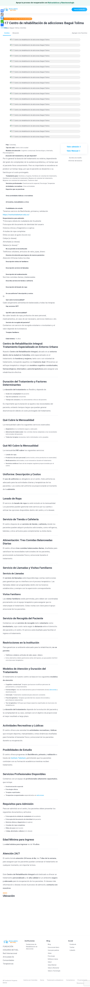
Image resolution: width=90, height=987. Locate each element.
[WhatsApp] (4, 21)
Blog (49, 944)
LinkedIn (72, 950)
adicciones (53, 690)
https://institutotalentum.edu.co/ (16, 215)
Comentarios (70, 980)
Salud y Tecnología (54, 971)
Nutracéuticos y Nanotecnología (61, 3)
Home (42, 980)
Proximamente (82, 980)
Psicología (51, 956)
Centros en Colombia (30, 980)
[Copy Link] (4, 14)
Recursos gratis (82, 983)
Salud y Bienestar (53, 968)
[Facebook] (4, 11)
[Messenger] (4, 18)
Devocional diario (53, 947)
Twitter (72, 947)
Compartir (4, 28)
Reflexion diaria (53, 959)
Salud (50, 962)
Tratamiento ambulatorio (55, 980)
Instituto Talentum (18, 758)
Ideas (50, 953)
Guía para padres (53, 950)
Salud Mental (52, 965)
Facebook (73, 944)
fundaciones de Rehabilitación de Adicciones (17, 18)
